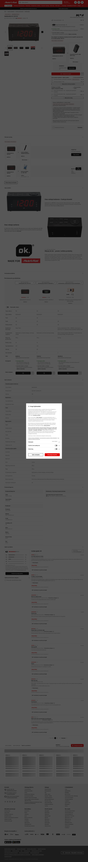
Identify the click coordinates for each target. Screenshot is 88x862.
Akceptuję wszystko (52, 454)
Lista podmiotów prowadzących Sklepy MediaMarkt (48, 438)
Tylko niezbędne (36, 454)
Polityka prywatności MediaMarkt (33, 438)
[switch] (56, 445)
